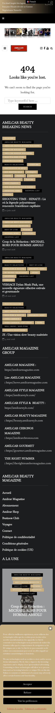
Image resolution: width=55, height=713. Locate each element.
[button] (50, 628)
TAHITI (8, 195)
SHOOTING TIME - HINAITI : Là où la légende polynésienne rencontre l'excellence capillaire (24, 202)
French (32, 2)
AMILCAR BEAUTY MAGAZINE (18, 142)
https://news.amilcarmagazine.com (27, 382)
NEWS (39, 323)
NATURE (29, 180)
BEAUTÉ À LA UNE (13, 161)
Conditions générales (15, 543)
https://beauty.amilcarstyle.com (24, 420)
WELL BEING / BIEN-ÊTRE (16, 326)
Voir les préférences (27, 700)
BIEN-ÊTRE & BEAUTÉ (14, 269)
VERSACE (9, 280)
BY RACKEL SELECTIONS (16, 273)
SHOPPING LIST (32, 191)
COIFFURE (33, 165)
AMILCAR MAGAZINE (14, 150)
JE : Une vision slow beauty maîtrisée (25, 334)
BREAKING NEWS (37, 269)
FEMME (8, 176)
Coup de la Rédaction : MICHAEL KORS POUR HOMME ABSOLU (23, 243)
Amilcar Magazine (13, 499)
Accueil (6, 492)
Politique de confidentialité (35, 709)
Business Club (10, 518)
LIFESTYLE (34, 176)
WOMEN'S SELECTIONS (15, 330)
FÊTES (35, 273)
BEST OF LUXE (11, 230)
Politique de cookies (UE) (17, 549)
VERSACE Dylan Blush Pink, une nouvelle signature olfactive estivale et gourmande (23, 288)
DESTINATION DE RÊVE (15, 168)
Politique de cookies (15, 709)
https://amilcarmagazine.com (22, 369)
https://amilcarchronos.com (22, 438)
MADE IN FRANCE (12, 180)
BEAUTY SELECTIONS (14, 165)
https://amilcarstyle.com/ (20, 395)
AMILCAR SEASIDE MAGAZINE (18, 153)
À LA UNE (9, 138)
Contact (7, 530)
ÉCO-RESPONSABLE (13, 172)
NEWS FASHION (11, 183)
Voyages (7, 524)
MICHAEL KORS (12, 233)
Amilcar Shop (10, 511)
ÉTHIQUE (31, 172)
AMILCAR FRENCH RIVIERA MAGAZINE (22, 146)
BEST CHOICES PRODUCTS (16, 226)
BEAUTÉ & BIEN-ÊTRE (14, 157)
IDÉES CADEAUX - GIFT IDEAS (18, 323)
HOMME (26, 230)
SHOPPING (28, 233)
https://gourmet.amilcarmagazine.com (29, 450)
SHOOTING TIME (12, 191)
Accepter (27, 684)
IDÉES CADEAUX (12, 319)
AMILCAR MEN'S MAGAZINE (17, 222)
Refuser (27, 692)
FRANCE (20, 176)
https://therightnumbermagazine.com (28, 463)
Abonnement (10, 505)
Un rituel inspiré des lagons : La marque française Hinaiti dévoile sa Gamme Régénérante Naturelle (19, 6)
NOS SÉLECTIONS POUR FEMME (19, 187)
